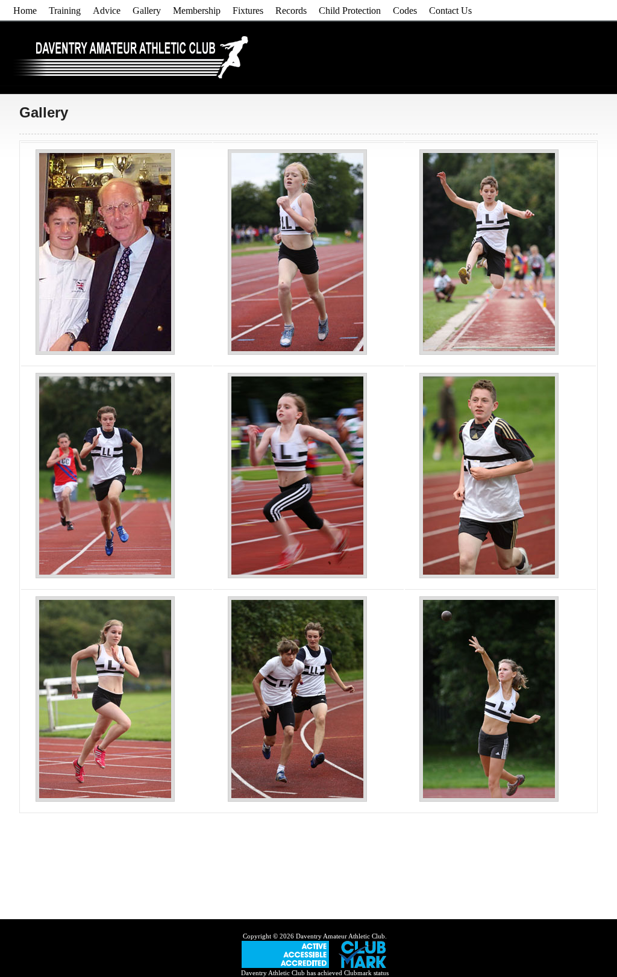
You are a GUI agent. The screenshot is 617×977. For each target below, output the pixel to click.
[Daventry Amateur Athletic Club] (132, 75)
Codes (405, 10)
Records (291, 10)
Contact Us (450, 10)
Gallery (147, 10)
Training (65, 10)
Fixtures (248, 10)
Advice (107, 10)
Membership (197, 10)
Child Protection (350, 10)
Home (25, 10)
